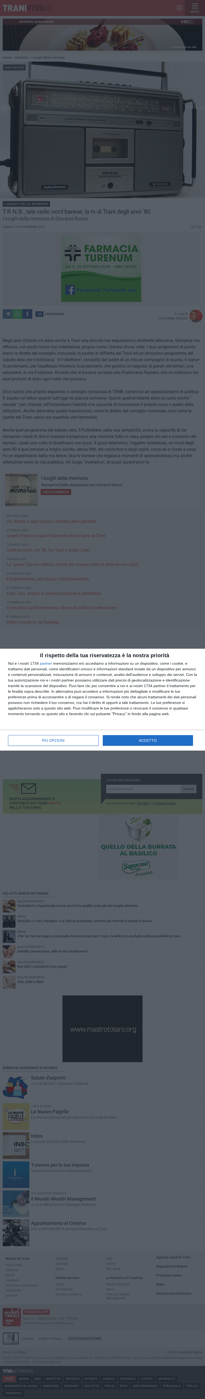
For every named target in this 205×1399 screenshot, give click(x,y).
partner (46, 663)
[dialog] (102, 700)
